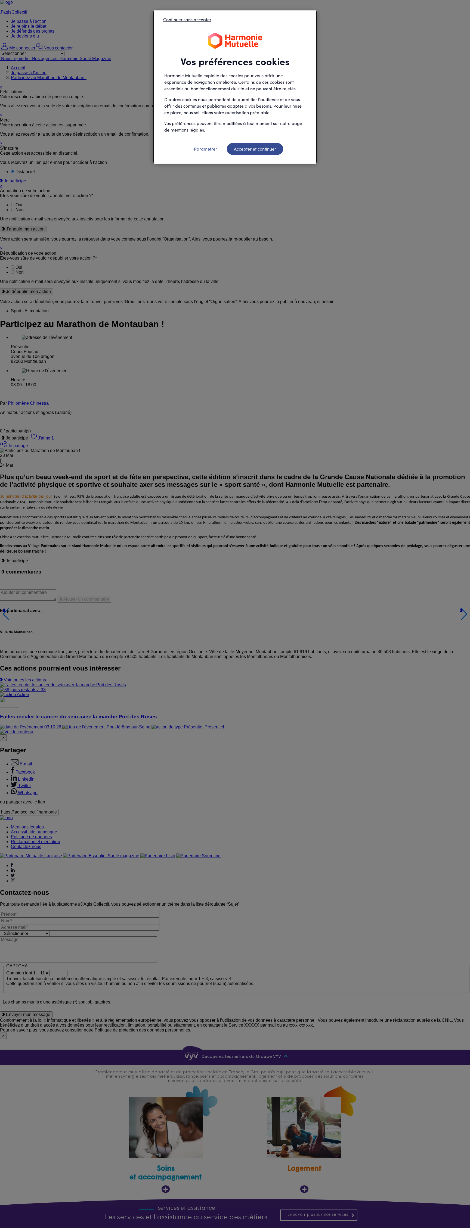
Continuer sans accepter (187, 19)
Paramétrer (205, 149)
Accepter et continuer (255, 149)
